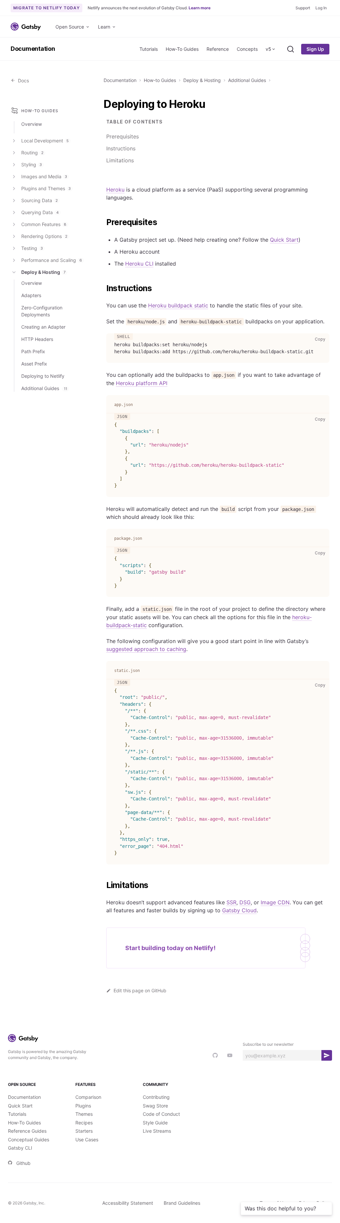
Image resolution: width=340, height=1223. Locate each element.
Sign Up (315, 49)
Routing (32, 152)
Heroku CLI (139, 263)
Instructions (120, 148)
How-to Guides (160, 80)
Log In (321, 7)
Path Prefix (33, 351)
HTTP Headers (37, 339)
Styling (31, 164)
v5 (268, 49)
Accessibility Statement (127, 1203)
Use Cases (86, 1139)
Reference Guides (27, 1131)
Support (303, 7)
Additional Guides (247, 80)
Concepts (247, 49)
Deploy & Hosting (202, 80)
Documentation (33, 48)
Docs (22, 80)
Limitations (120, 160)
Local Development (45, 140)
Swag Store (155, 1105)
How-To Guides (182, 49)
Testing (32, 248)
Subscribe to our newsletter (268, 1044)
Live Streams (157, 1131)
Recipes (84, 1122)
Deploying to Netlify (42, 376)
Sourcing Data (39, 200)
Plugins (83, 1105)
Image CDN (275, 902)
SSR (231, 902)
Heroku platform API (141, 383)
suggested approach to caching (146, 649)
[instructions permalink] (103, 288)
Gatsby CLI (20, 1148)
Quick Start (284, 239)
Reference (218, 49)
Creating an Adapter (43, 327)
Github (23, 1163)
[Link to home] (26, 27)
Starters (84, 1131)
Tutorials (148, 49)
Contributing (156, 1097)
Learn (104, 27)
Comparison (88, 1097)
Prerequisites (122, 136)
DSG (245, 902)
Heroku (115, 189)
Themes (84, 1114)
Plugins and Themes (46, 188)
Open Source (69, 27)
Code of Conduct (161, 1114)
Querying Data (40, 212)
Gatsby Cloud (239, 910)
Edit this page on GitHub (140, 990)
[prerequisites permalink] (103, 222)
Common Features (43, 224)
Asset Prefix (34, 364)
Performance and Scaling (51, 260)
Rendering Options (44, 236)
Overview (31, 124)
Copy (321, 339)
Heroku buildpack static (178, 305)
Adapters (31, 295)
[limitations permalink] (103, 885)
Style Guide (155, 1122)
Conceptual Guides (28, 1139)
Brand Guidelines (182, 1203)
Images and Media (44, 176)
